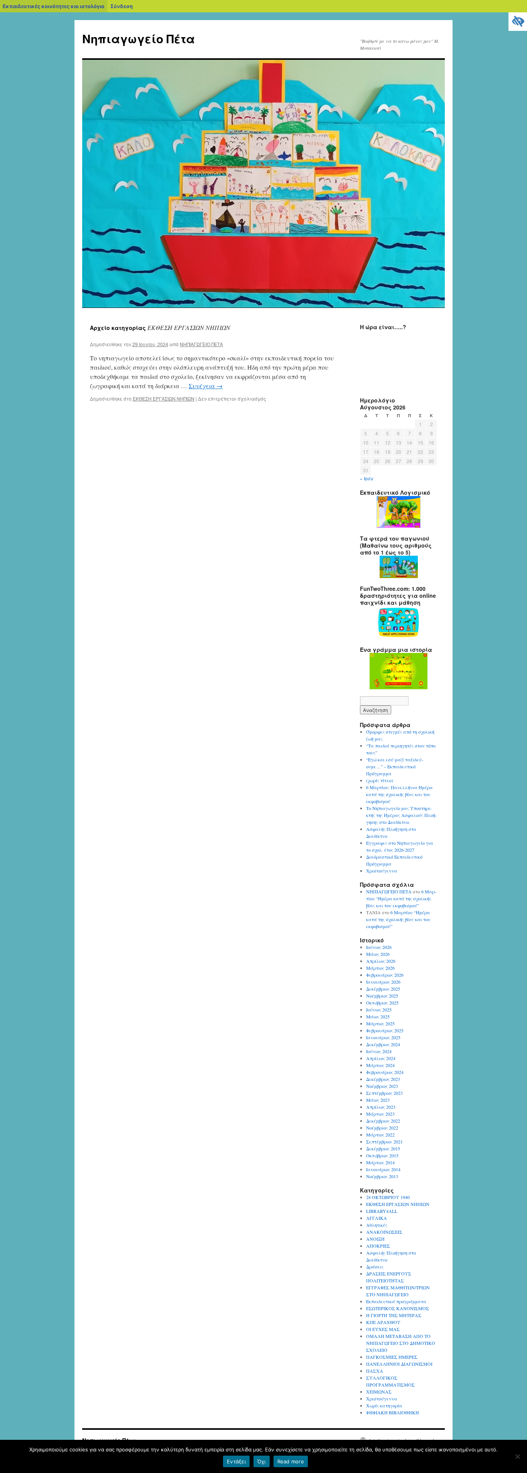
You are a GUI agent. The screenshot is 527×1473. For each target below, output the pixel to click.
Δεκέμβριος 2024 (383, 1044)
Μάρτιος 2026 (380, 968)
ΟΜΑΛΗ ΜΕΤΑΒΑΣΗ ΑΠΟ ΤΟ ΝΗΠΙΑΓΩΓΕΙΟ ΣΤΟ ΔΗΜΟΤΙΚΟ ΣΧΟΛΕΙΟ (400, 1343)
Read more (290, 1461)
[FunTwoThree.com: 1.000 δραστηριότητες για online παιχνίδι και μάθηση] (398, 622)
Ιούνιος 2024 (379, 1051)
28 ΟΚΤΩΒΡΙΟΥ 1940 (388, 1197)
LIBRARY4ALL (381, 1211)
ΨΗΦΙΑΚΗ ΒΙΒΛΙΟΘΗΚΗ (392, 1412)
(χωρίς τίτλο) (379, 780)
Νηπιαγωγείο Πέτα (138, 38)
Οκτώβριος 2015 (382, 1155)
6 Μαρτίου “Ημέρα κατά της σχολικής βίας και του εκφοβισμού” (401, 898)
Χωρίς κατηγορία (384, 1405)
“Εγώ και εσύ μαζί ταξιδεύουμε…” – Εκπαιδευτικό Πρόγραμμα (394, 766)
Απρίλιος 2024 (380, 1058)
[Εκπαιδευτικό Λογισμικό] (398, 512)
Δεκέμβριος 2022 (383, 1121)
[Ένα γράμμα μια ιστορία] (398, 671)
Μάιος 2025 (378, 1016)
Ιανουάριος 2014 (383, 1169)
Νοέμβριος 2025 (382, 996)
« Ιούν (366, 478)
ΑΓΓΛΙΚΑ (376, 1218)
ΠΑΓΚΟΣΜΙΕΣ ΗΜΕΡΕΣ (391, 1357)
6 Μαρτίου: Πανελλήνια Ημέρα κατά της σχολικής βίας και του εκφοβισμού (399, 794)
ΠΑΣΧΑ (374, 1371)
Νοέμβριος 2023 (382, 1086)
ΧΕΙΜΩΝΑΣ (379, 1391)
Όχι (261, 1461)
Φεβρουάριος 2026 (385, 975)
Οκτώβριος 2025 (382, 1002)
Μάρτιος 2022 (380, 1134)
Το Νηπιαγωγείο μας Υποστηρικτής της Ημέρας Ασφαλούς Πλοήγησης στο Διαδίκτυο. (401, 815)
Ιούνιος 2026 (379, 947)
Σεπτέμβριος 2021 (384, 1141)
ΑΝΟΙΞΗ (375, 1239)
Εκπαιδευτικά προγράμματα (396, 1301)
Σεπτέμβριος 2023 (384, 1093)
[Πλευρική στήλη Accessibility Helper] (517, 21)
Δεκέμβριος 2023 (383, 1079)
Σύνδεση (121, 6)
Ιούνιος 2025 (379, 1009)
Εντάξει (236, 1461)
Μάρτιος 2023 (380, 1114)
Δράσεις (374, 1266)
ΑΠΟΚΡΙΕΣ (378, 1246)
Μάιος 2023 (378, 1100)
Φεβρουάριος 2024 (385, 1072)
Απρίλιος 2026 (380, 961)
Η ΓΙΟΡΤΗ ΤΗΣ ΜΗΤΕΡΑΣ (393, 1315)
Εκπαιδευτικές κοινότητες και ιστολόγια (53, 6)
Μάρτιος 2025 (380, 1023)
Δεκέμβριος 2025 (383, 989)
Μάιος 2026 (378, 954)
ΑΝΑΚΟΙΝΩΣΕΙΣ (384, 1232)
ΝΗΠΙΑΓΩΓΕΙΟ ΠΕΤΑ (201, 344)
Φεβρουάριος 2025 (385, 1030)
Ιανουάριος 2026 (383, 982)
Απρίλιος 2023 (380, 1107)
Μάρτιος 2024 (380, 1065)
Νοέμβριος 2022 (382, 1128)
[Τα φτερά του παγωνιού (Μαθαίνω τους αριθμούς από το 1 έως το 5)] (398, 567)
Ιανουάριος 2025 (383, 1037)
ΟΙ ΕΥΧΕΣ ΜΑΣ (383, 1329)
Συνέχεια (206, 386)
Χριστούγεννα (381, 871)
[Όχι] (517, 1456)
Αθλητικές (376, 1225)
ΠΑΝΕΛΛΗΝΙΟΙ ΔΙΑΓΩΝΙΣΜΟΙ (399, 1364)
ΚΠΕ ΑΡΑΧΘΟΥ (383, 1322)
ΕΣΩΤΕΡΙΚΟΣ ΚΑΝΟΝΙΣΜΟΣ (397, 1308)
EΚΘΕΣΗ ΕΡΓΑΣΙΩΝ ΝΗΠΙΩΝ (163, 398)
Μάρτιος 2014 (380, 1162)
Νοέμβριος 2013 (382, 1176)
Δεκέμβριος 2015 (383, 1148)
